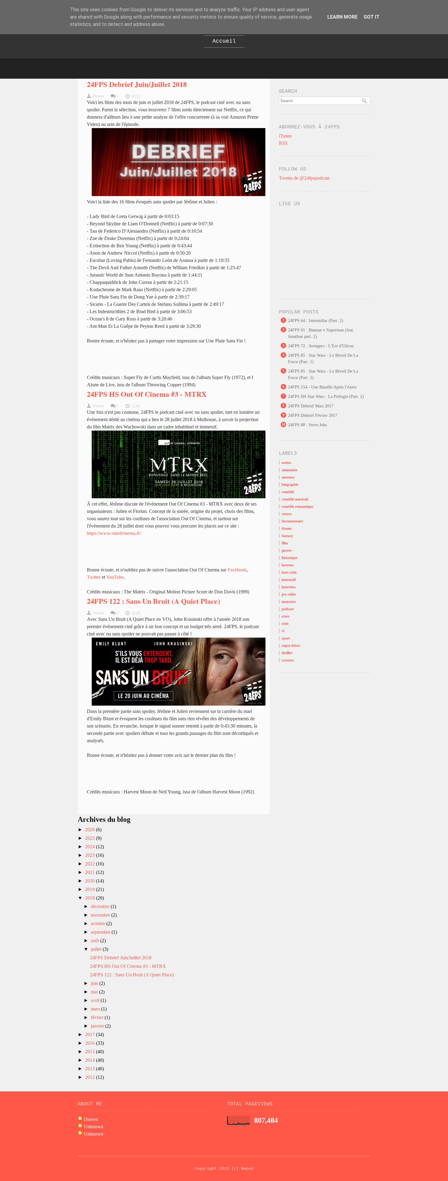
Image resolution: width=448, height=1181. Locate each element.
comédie (288, 492)
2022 (90, 863)
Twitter (94, 577)
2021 (90, 872)
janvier (98, 1026)
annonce (288, 477)
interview (289, 587)
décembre (101, 906)
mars (96, 1008)
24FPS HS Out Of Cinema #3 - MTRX (147, 393)
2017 (90, 1034)
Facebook (237, 569)
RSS (283, 143)
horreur (288, 565)
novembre (101, 915)
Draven (91, 1119)
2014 (90, 1060)
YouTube (115, 577)
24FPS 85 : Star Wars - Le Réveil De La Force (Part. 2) (323, 374)
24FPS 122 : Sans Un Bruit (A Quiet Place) (153, 601)
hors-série (289, 572)
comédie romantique (297, 506)
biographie (290, 484)
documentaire (292, 521)
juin (95, 983)
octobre (98, 923)
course (287, 514)
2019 (90, 889)
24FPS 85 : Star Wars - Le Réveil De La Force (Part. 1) (323, 358)
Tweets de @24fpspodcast (304, 178)
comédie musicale (295, 499)
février (98, 1017)
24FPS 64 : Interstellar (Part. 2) (315, 320)
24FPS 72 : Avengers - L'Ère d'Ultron (321, 346)
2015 (90, 1051)
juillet (97, 949)
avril (96, 1000)
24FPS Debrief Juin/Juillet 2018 (137, 84)
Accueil (224, 41)
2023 (90, 855)
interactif (289, 580)
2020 (90, 880)
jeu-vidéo (289, 594)
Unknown (93, 1126)
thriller (287, 653)
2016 (90, 1043)
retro (285, 616)
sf (283, 631)
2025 (90, 838)
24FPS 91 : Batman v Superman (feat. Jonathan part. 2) (321, 333)
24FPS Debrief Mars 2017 (310, 406)
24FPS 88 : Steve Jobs (307, 425)
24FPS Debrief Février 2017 (312, 415)
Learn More (342, 17)
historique (289, 558)
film (285, 543)
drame (287, 528)
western (288, 660)
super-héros (291, 645)
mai (95, 991)
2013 (90, 1068)
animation (289, 470)
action (286, 462)
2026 (90, 829)
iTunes (285, 135)
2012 (90, 1077)
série (285, 623)
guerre (287, 550)
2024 (90, 846)
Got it (371, 17)
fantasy (287, 536)
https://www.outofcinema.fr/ (114, 533)
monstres (289, 601)
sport (286, 638)
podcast (288, 609)
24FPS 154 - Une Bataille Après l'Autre (322, 387)
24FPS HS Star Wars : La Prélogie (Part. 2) (326, 396)
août (95, 940)
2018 (90, 897)
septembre (101, 932)
